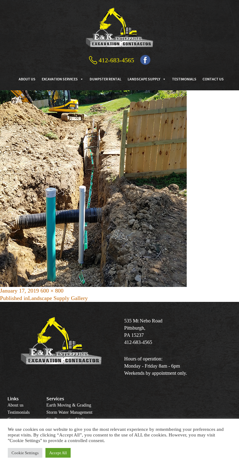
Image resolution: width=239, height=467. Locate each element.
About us (27, 79)
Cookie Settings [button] (25, 452)
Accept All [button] (58, 452)
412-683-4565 (116, 60)
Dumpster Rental (105, 79)
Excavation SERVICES (60, 79)
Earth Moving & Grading (68, 405)
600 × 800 (51, 291)
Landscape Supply (144, 79)
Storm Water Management (69, 412)
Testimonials (184, 79)
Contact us (213, 79)
